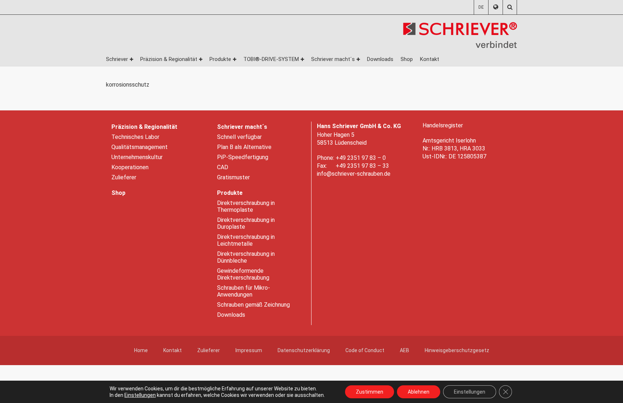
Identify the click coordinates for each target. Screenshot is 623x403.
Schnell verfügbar (239, 136)
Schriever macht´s (333, 59)
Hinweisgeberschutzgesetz (457, 350)
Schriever (117, 59)
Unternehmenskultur (137, 157)
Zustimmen (369, 392)
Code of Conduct (364, 350)
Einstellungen (140, 395)
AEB (404, 350)
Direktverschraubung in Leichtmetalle (246, 240)
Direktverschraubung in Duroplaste (246, 223)
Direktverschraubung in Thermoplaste (246, 206)
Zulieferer (123, 177)
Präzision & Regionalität (168, 59)
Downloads (380, 59)
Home (141, 350)
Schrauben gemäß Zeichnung (253, 304)
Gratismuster (233, 177)
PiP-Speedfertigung (242, 157)
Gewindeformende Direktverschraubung (243, 274)
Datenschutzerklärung (304, 350)
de (481, 7)
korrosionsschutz (127, 84)
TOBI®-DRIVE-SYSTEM (271, 59)
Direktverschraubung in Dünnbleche (246, 257)
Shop (407, 59)
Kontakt (429, 59)
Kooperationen (130, 167)
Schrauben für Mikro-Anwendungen (243, 291)
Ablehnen (418, 392)
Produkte (220, 59)
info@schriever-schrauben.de (353, 173)
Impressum (248, 350)
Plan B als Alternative (244, 147)
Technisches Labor (135, 136)
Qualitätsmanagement (139, 147)
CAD (222, 167)
